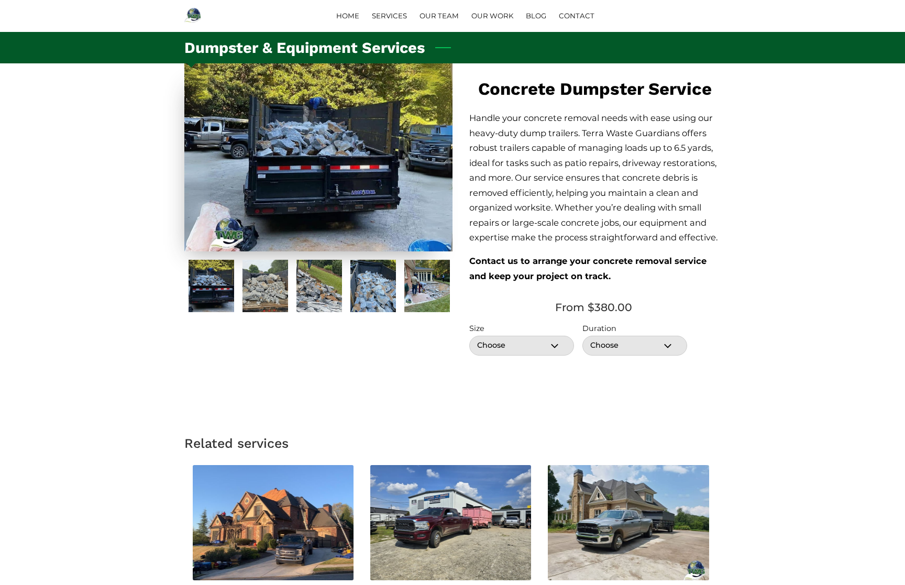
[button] (521, 345)
